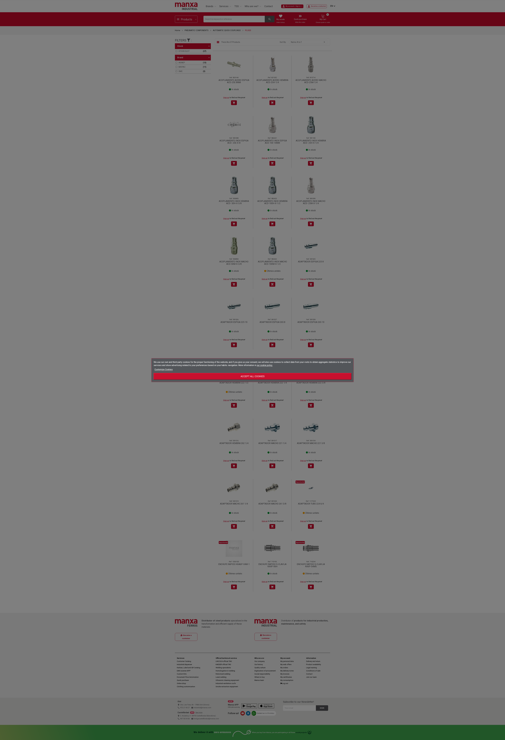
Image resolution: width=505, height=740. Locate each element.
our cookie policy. (265, 365)
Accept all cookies (252, 376)
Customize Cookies (164, 369)
